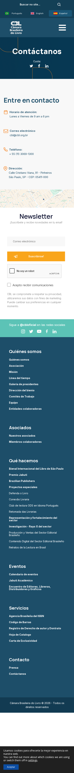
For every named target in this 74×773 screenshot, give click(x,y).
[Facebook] (37, 66)
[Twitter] (29, 66)
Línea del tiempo (19, 378)
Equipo (13, 402)
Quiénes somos (19, 359)
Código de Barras (20, 622)
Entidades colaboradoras (25, 409)
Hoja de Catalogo (20, 634)
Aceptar (11, 766)
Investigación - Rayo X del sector (30, 526)
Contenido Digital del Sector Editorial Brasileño (36, 541)
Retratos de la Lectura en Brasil (27, 547)
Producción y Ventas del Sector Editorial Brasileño (33, 533)
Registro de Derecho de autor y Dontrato (35, 628)
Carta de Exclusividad (23, 641)
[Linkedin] (45, 66)
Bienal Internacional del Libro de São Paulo (36, 468)
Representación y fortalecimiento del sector (33, 519)
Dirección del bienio (21, 390)
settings (32, 760)
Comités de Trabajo (21, 396)
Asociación (16, 366)
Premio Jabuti (18, 475)
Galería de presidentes (23, 384)
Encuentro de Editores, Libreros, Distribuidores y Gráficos (30, 587)
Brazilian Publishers (22, 481)
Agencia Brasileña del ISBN (26, 616)
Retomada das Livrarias (22, 511)
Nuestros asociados (22, 435)
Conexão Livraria (19, 499)
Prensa (13, 667)
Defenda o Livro (18, 493)
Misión (13, 372)
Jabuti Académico (21, 580)
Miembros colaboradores (25, 442)
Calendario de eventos (23, 574)
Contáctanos (17, 674)
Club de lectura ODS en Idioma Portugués (33, 505)
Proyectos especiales (23, 487)
